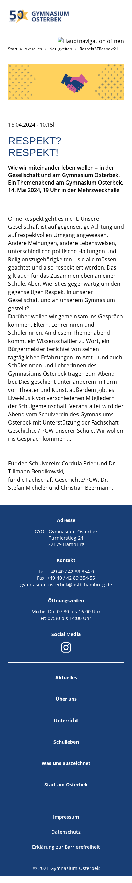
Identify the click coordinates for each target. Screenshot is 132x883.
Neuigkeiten (60, 49)
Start (12, 49)
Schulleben (66, 742)
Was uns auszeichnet (66, 763)
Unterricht (66, 720)
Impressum (66, 817)
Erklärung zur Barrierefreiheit (66, 847)
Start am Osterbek (66, 784)
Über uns (66, 699)
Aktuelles (33, 49)
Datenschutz (66, 832)
